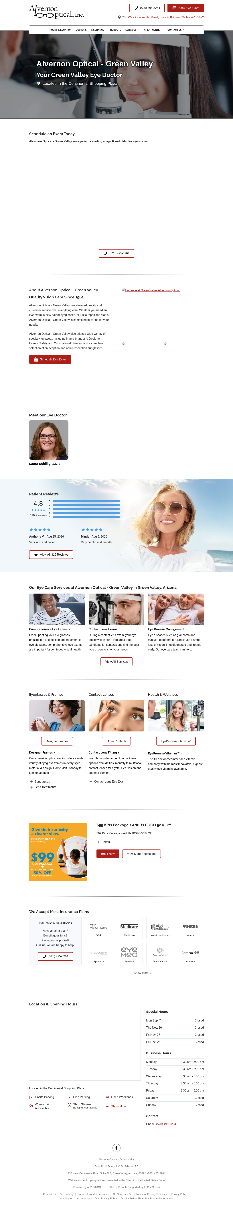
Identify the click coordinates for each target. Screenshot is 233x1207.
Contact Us (174, 30)
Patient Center (152, 30)
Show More (141, 972)
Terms (106, 841)
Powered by (93, 1187)
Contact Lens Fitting (103, 752)
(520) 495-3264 (166, 1124)
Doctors (81, 30)
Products (115, 30)
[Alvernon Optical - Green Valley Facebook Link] (116, 1148)
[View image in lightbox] (151, 290)
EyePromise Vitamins (163, 753)
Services (131, 30)
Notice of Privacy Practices (151, 1194)
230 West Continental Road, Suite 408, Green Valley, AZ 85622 (163, 17)
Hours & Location (60, 30)
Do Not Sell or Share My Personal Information (147, 1198)
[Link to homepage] (65, 12)
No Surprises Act (122, 1194)
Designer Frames (41, 752)
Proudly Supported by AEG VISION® (139, 1187)
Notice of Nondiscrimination (93, 1194)
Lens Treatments (45, 787)
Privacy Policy (179, 1194)
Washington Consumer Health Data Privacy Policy (88, 1198)
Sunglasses (42, 781)
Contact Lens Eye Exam (109, 781)
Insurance (97, 30)
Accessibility (67, 1194)
